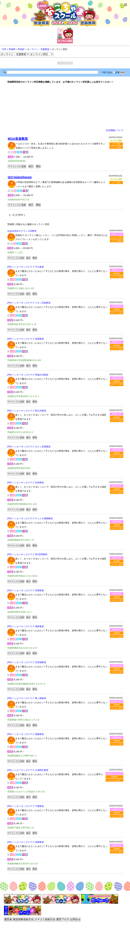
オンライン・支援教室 (38, 49)
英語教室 (117, 273)
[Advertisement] (65, 106)
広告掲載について (115, 130)
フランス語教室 (116, 241)
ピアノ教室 (116, 144)
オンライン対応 (116, 237)
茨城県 (12, 49)
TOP (4, 49)
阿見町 (21, 49)
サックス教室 (116, 147)
